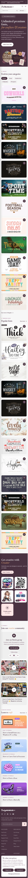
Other (2, 846)
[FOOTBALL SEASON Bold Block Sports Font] (13, 204)
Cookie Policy (8, 866)
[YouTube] (17, 639)
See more (21, 314)
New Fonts (4, 835)
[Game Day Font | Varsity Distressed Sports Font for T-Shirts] (13, 259)
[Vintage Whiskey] (13, 150)
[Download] (19, 89)
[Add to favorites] (23, 89)
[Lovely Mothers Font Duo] (13, 416)
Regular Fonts (4, 838)
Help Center (16, 846)
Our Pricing (16, 832)
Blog (15, 843)
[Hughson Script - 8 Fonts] (13, 452)
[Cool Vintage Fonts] (13, 470)
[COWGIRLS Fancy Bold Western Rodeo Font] (13, 95)
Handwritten (18, 80)
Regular (4, 80)
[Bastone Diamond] (13, 114)
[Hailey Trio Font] (13, 343)
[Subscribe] (23, 824)
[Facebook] (13, 639)
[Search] (16, 11)
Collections (4, 849)
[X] (10, 814)
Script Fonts (4, 841)
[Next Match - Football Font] (13, 186)
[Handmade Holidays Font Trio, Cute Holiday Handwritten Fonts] (13, 295)
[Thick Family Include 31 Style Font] (13, 325)
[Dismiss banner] (25, 2)
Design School (17, 841)
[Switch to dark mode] (21, 6)
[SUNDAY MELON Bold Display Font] (13, 222)
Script (10, 80)
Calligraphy (5, 84)
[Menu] (24, 6)
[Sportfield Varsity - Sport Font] (13, 132)
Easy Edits (16, 838)
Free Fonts (3, 832)
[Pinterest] (7, 814)
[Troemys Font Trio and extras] (13, 168)
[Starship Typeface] (13, 506)
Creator (16, 835)
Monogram (13, 84)
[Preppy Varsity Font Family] (13, 277)
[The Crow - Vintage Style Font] (13, 240)
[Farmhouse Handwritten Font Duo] (13, 434)
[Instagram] (9, 639)
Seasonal (3, 843)
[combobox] (8, 10)
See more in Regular (6, 305)
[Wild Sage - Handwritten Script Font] (13, 361)
